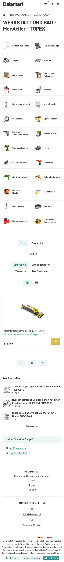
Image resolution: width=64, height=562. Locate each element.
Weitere (30, 426)
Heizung (47, 89)
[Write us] (32, 520)
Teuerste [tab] (20, 271)
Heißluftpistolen (20, 177)
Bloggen (32, 485)
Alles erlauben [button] (51, 558)
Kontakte (32, 489)
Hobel (46, 148)
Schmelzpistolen (52, 177)
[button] (55, 341)
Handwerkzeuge (51, 46)
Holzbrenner (50, 192)
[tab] (27, 283)
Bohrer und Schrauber (49, 75)
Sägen (15, 60)
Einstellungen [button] (12, 558)
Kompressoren (19, 221)
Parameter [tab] (37, 243)
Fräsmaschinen (19, 162)
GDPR (32, 480)
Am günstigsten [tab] (41, 264)
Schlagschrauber (20, 148)
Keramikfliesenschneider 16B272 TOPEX (24, 330)
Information (32, 471)
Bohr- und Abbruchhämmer (20, 133)
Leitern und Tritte (20, 46)
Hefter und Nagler (17, 191)
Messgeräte (18, 206)
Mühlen (47, 60)
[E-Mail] (32, 509)
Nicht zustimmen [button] (32, 558)
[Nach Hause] (4, 15)
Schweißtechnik (51, 133)
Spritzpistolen (50, 119)
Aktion (33, 253)
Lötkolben (48, 162)
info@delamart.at (17, 448)
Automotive (17, 75)
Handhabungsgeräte (22, 104)
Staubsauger (18, 119)
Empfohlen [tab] (20, 264)
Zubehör (48, 206)
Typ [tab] (23, 243)
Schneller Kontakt (18, 453)
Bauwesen (17, 89)
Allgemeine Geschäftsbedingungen (32, 476)
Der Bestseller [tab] (40, 271)
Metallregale (50, 104)
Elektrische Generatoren (50, 221)
